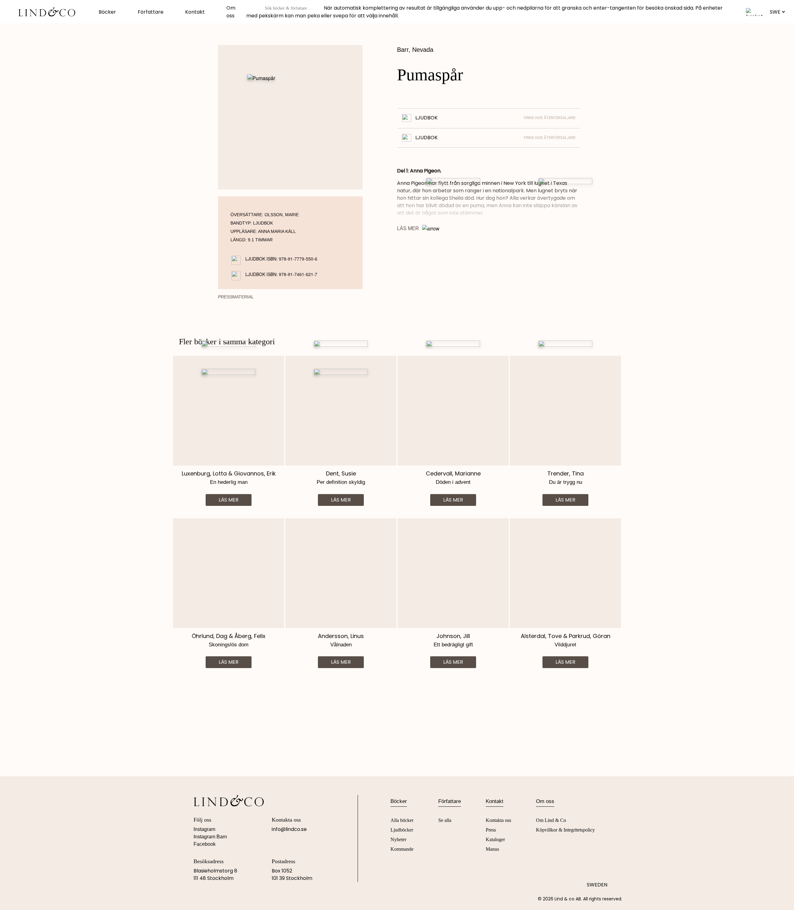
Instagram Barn (210, 836)
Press (491, 829)
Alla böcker (401, 820)
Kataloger (495, 839)
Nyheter (398, 839)
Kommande (401, 849)
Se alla (444, 820)
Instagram (204, 829)
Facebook (205, 844)
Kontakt (195, 12)
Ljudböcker (401, 829)
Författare (150, 12)
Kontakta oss (498, 820)
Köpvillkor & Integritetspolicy (565, 829)
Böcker (107, 12)
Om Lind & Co (551, 820)
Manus (492, 849)
